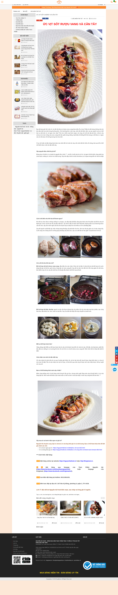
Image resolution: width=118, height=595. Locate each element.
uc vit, (41, 494)
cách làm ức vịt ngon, (74, 494)
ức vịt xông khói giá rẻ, (57, 494)
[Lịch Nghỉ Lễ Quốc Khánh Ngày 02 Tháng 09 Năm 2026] (17, 39)
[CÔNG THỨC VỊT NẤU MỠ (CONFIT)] (70, 508)
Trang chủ (16, 11)
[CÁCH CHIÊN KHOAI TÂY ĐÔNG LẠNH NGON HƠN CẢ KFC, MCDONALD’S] (17, 90)
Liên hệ (26, 4)
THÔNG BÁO (19, 20)
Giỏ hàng (15, 549)
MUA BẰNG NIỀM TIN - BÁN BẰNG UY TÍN (59, 573)
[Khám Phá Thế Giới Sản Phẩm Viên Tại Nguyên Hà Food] (17, 70)
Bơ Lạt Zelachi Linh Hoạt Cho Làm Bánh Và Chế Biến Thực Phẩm (27, 57)
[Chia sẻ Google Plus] (39, 20)
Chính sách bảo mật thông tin (20, 553)
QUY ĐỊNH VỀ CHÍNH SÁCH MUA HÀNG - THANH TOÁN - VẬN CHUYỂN (27, 83)
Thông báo (15, 545)
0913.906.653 (17, 4)
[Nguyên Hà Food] (59, 2)
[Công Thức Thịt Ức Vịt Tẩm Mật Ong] (46, 508)
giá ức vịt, (66, 494)
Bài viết (25, 11)
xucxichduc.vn (77, 560)
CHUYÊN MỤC (19, 24)
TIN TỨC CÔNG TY (21, 18)
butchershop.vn (69, 560)
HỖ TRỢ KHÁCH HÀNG (22, 27)
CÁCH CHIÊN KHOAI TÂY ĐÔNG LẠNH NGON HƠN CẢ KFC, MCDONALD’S (27, 91)
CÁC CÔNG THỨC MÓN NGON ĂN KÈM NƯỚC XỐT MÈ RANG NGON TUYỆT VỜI (27, 100)
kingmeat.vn (49, 560)
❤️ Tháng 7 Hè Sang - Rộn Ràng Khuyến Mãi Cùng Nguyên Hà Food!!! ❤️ (59, 7)
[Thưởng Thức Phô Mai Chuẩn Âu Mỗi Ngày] (17, 64)
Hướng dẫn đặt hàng (18, 547)
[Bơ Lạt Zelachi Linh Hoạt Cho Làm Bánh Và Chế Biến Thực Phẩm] (17, 56)
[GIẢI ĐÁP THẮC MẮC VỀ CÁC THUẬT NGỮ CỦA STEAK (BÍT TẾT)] (17, 107)
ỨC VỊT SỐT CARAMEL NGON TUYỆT (93, 517)
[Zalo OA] (115, 367)
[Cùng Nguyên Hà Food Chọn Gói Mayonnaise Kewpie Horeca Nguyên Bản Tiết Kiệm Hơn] (17, 46)
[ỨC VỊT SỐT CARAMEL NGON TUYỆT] (94, 508)
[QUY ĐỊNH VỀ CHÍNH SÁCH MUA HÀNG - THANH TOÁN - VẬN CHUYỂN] (17, 82)
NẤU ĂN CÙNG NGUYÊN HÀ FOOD (25, 25)
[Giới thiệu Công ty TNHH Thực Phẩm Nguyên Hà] (17, 115)
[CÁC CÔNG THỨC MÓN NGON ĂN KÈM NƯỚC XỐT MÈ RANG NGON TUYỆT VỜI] (17, 98)
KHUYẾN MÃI (19, 22)
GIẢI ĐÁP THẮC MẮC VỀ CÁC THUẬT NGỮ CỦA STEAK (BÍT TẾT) (28, 108)
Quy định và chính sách (18, 551)
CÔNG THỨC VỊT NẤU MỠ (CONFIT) (69, 517)
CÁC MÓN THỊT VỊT (36, 11)
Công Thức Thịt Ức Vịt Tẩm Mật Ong (45, 517)
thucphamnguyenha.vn (59, 560)
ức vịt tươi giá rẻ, (47, 494)
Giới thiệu (15, 541)
